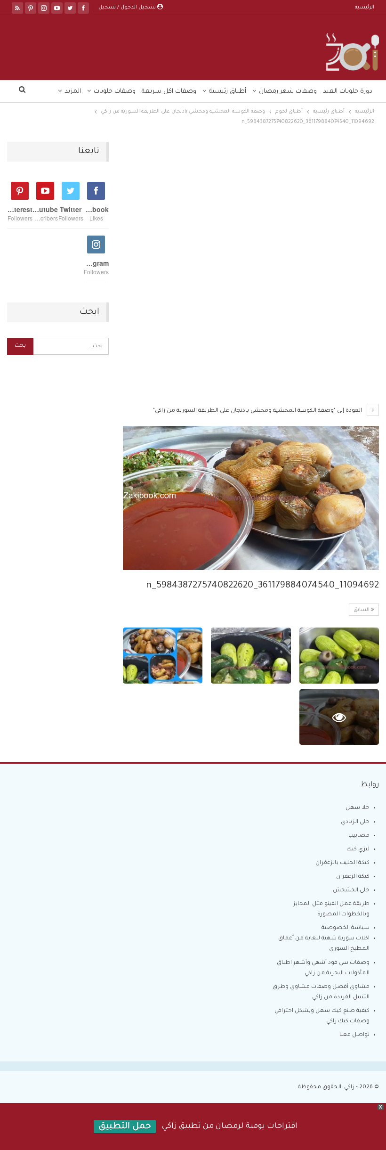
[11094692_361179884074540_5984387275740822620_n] (339, 656)
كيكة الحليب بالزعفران (342, 863)
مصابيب (359, 836)
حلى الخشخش (351, 891)
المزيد (72, 91)
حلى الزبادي (355, 822)
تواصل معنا (354, 1035)
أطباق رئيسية (227, 91)
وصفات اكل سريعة (169, 91)
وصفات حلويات (115, 91)
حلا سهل (358, 808)
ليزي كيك (358, 850)
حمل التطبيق (124, 1127)
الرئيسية (364, 7)
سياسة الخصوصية (346, 928)
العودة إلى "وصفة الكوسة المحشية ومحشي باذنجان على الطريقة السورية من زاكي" (258, 411)
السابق (362, 610)
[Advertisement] (251, 211)
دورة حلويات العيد (347, 91)
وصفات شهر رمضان (288, 91)
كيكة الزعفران (353, 877)
